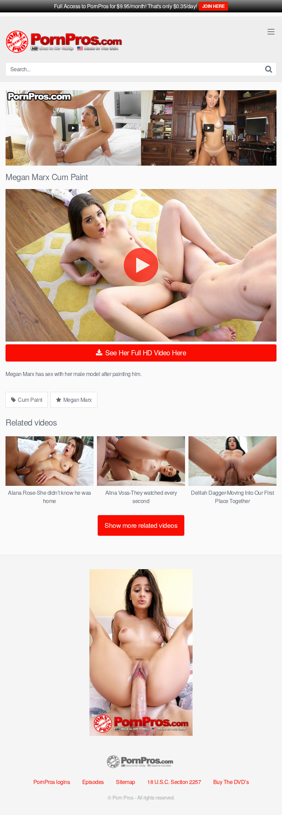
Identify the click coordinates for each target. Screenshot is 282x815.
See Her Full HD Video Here (145, 352)
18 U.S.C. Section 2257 (174, 782)
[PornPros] (66, 42)
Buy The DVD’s (231, 782)
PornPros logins (51, 782)
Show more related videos (141, 525)
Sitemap (125, 782)
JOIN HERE (213, 6)
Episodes (93, 782)
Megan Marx (77, 400)
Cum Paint (29, 400)
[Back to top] (263, 793)
